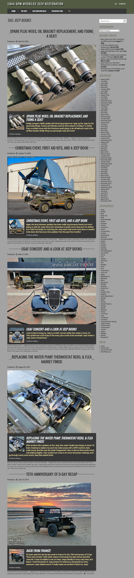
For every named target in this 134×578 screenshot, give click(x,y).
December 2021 (106, 136)
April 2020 (104, 173)
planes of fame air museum (27, 243)
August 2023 (105, 105)
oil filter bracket (82, 140)
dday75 (86, 571)
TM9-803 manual (80, 349)
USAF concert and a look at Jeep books (51, 249)
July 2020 (104, 167)
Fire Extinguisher (106, 251)
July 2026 (104, 81)
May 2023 (104, 111)
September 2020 (106, 164)
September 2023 (106, 103)
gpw (47, 140)
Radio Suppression (107, 296)
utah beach (78, 573)
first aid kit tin (26, 241)
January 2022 (105, 134)
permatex (35, 466)
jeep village (63, 347)
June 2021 (104, 146)
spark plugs (25, 142)
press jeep (56, 466)
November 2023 (106, 101)
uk (73, 573)
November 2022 (106, 120)
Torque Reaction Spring (108, 321)
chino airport (68, 239)
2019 (36, 571)
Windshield (104, 337)
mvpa (81, 347)
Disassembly (105, 235)
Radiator (103, 294)
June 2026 (104, 83)
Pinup (103, 290)
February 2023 (105, 117)
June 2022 (104, 126)
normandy (50, 573)
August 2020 (105, 166)
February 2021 (105, 154)
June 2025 (104, 91)
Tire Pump (104, 314)
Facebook (122, 4)
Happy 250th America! (108, 49)
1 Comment (90, 573)
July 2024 (104, 97)
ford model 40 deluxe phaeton (85, 345)
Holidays (33, 239)
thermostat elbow (75, 466)
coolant (14, 464)
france (92, 571)
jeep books (67, 140)
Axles (102, 210)
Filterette (104, 249)
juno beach (35, 573)
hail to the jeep (49, 241)
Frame (103, 255)
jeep (61, 241)
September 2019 (106, 187)
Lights (103, 274)
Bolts (102, 217)
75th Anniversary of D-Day (47, 571)
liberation (43, 573)
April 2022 (104, 130)
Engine (25, 138)
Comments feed (106, 350)
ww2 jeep (34, 351)
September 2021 (106, 140)
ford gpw (38, 140)
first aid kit (17, 241)
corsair (82, 239)
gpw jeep (60, 140)
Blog (15, 138)
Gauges (103, 259)
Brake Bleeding (106, 219)
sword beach (68, 573)
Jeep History (105, 270)
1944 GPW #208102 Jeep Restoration (35, 4)
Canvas (19, 138)
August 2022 (105, 122)
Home (13, 11)
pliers (51, 466)
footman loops (30, 140)
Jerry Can (37, 462)
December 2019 (106, 181)
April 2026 (104, 87)
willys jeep (33, 142)
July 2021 (104, 144)
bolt (55, 462)
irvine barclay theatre (28, 347)
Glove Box (104, 261)
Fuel (102, 257)
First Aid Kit (26, 239)
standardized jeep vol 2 (39, 349)
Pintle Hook (104, 288)
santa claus (41, 243)
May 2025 (104, 93)
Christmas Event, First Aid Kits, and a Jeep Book (51, 147)
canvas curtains (67, 462)
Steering (103, 310)
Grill (102, 263)
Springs (103, 306)
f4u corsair (88, 239)
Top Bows (104, 319)
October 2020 (105, 162)
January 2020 (105, 179)
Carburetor (104, 227)
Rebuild (103, 298)
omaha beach (58, 573)
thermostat (64, 466)
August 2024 (105, 95)
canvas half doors (79, 462)
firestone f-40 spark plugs (15, 140)
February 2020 (105, 177)
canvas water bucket (83, 138)
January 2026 (105, 89)
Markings (44, 462)
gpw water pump (56, 464)
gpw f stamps (39, 464)
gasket (28, 464)
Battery (103, 212)
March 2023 (105, 115)
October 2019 (105, 185)
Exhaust (103, 245)
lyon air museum (73, 347)
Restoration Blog (39, 11)
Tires (102, 316)
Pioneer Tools (105, 292)
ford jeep (34, 241)
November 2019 (106, 183)
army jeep (42, 345)
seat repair (17, 142)
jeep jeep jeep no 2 (53, 347)
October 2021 (105, 138)
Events (19, 239)
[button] (69, 11)
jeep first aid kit (76, 241)
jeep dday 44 (19, 573)
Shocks (103, 302)
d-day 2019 (74, 571)
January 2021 (105, 156)
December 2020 (106, 158)
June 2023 (104, 109)
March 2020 (105, 175)
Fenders (103, 247)
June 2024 (104, 99)
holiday (57, 241)
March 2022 (105, 132)
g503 (43, 140)
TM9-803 (71, 349)
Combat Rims (105, 231)
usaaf (89, 349)
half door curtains (69, 464)
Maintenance (32, 138)
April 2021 (104, 150)
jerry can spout (27, 466)
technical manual (53, 349)
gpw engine (53, 140)
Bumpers (104, 223)
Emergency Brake (107, 239)
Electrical (104, 237)
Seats (45, 138)
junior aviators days (88, 241)
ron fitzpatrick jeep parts (23, 349)
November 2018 (106, 201)
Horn (102, 268)
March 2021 (105, 152)
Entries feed (105, 348)
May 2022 (104, 128)
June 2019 (104, 193)
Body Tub (104, 215)
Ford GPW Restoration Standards (63, 345)
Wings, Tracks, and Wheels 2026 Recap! (114, 59)
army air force (33, 345)
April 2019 (104, 197)
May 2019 (104, 195)
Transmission (105, 327)
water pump (14, 468)
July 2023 (104, 107)
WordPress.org (106, 352)
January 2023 (105, 118)
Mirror (103, 280)
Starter (103, 308)
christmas (76, 239)
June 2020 (104, 169)
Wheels (103, 335)
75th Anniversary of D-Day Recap (51, 474)
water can (84, 466)
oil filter (74, 140)
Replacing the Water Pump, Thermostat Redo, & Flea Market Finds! (52, 359)
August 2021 (105, 142)
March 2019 (105, 199)
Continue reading (15, 134)
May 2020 (104, 171)
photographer (43, 466)
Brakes (103, 221)
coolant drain (21, 464)
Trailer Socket (52, 239)
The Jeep (24, 11)
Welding (66, 138)
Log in (103, 346)
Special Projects (53, 138)
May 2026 (104, 85)
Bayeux (59, 571)
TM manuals (63, 349)
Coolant (25, 462)
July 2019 (104, 191)
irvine (19, 347)
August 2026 (105, 79)
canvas (59, 462)
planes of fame (12, 243)
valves (103, 331)
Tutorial (103, 329)
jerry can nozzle (16, 466)
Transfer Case (105, 325)
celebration (66, 571)
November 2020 (106, 160)
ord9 (85, 347)
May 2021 (104, 148)
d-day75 (81, 571)
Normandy (104, 282)
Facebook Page (57, 11)
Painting (103, 286)
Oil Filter (40, 138)
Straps (61, 138)
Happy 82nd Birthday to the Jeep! (112, 51)
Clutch (103, 229)
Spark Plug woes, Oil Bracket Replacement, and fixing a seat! (51, 33)
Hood (102, 266)
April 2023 (104, 113)
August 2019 (105, 189)
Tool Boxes (104, 317)
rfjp (12, 142)
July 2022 (104, 124)
